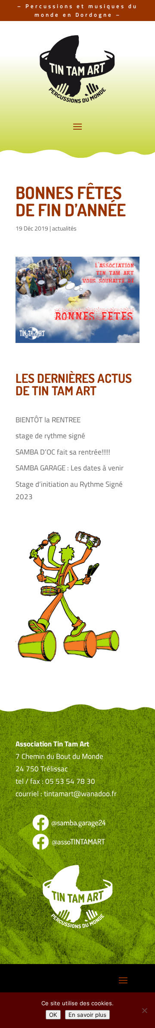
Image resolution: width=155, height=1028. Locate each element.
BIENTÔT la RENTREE (48, 419)
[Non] (144, 1010)
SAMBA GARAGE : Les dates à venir (70, 467)
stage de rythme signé (50, 435)
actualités (64, 228)
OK (53, 1014)
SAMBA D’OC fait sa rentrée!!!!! (63, 452)
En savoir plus (87, 1014)
